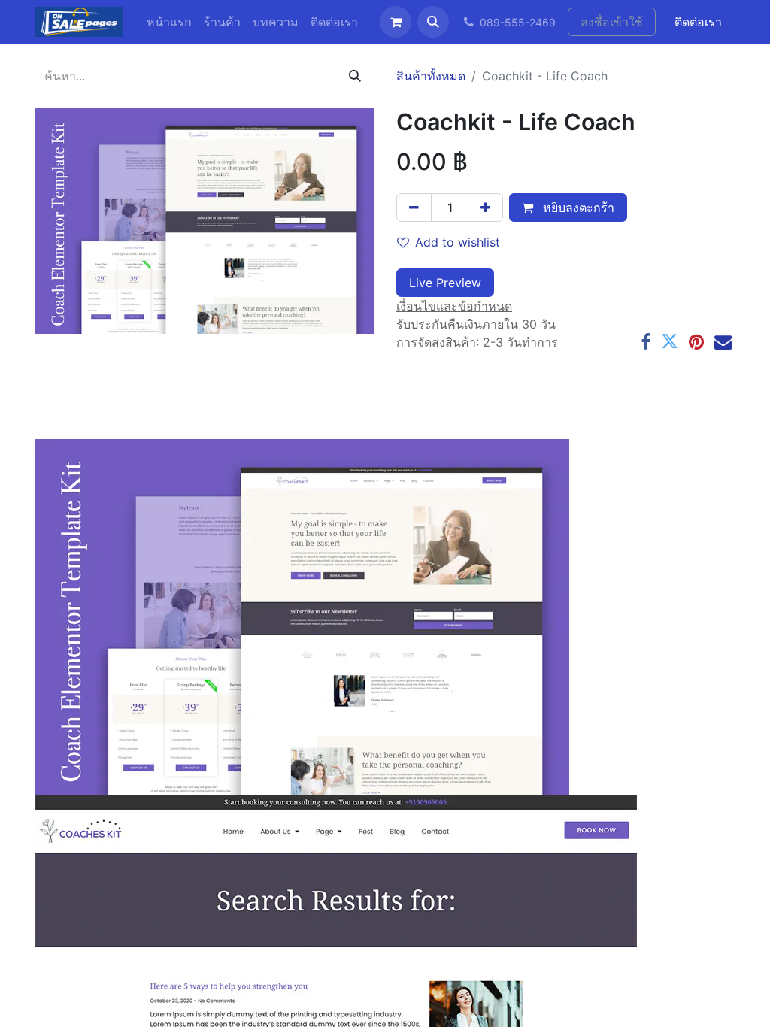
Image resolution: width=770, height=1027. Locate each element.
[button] (433, 22)
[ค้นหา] (355, 76)
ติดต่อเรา (698, 21)
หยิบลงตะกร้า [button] (576, 207)
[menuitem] (169, 22)
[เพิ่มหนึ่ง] (485, 207)
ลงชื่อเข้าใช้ (612, 21)
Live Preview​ (445, 282)
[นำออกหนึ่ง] (414, 207)
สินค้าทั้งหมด (430, 75)
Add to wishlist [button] (457, 242)
